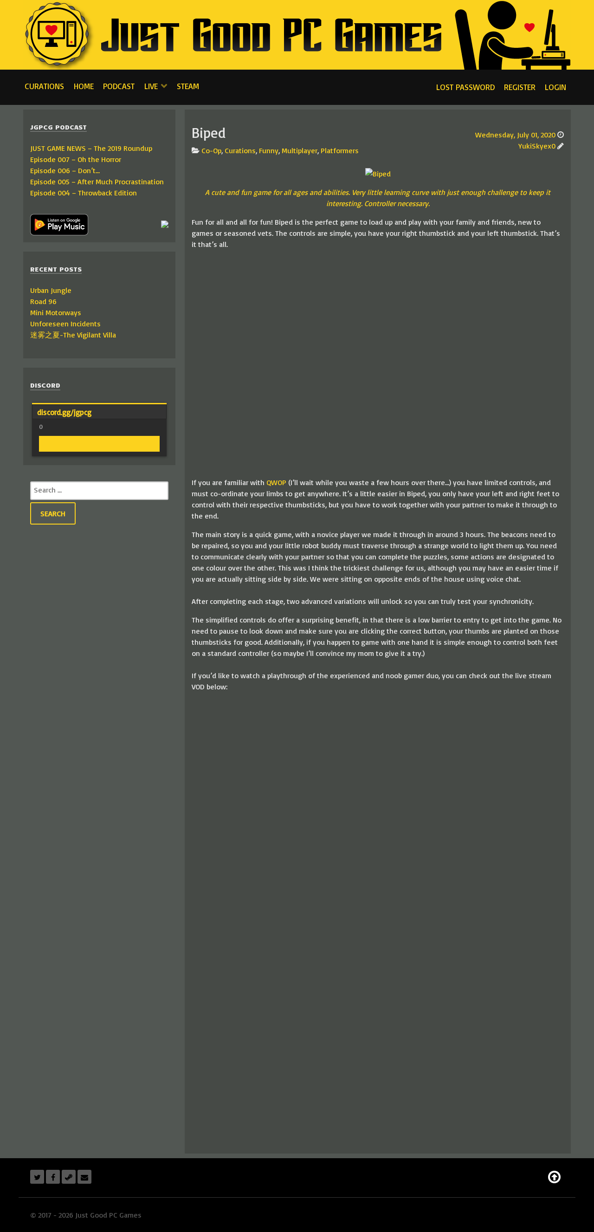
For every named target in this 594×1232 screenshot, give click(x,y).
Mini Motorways (55, 312)
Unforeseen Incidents (65, 323)
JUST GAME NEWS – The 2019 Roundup (91, 148)
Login (555, 87)
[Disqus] (378, 1028)
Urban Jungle (50, 290)
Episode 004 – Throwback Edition (83, 192)
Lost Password (465, 87)
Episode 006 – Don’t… (65, 170)
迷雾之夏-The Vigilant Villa (73, 334)
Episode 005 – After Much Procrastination (97, 181)
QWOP (276, 482)
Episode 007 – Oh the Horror (75, 159)
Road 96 (43, 301)
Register (520, 87)
